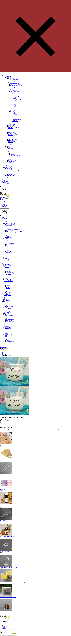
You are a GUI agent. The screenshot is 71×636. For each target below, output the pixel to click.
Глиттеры (11, 86)
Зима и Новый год (9, 244)
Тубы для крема (12, 154)
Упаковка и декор (9, 340)
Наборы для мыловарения (12, 130)
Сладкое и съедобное (9, 248)
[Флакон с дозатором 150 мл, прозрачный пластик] (6, 566)
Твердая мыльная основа (14, 79)
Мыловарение (8, 77)
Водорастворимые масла (14, 143)
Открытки (6, 310)
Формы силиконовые (11, 173)
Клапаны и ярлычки (7, 312)
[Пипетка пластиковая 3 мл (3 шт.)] (6, 473)
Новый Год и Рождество (18, 96)
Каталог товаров (5, 75)
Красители (10, 82)
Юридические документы (6, 183)
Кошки (15, 105)
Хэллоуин (9, 159)
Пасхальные (14, 112)
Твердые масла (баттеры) (14, 89)
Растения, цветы (14, 117)
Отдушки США (12, 124)
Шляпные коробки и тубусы (9, 311)
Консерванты (10, 135)
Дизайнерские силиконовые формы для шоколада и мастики (18, 170)
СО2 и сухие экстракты (12, 133)
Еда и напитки (14, 120)
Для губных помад (7, 300)
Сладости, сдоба (16, 100)
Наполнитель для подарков (8, 317)
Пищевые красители (9, 176)
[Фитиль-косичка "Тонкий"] (6, 550)
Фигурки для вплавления (8, 325)
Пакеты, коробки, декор (8, 302)
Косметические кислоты (12, 137)
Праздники (14, 94)
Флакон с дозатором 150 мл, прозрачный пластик (8, 567)
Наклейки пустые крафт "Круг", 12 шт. (6, 459)
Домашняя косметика (9, 131)
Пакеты (5, 307)
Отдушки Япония (9, 251)
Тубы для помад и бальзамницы (15, 155)
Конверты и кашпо (7, 313)
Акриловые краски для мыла (15, 87)
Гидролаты (6, 278)
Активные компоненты (12, 132)
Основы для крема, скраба (10, 224)
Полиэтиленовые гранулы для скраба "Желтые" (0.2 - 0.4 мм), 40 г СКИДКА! (13, 582)
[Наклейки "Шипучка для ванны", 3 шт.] (6, 488)
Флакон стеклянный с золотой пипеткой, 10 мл (8, 612)
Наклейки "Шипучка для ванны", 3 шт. (6, 489)
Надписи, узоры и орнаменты (17, 114)
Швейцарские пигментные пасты (15, 84)
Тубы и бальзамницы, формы (11, 289)
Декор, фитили (10, 148)
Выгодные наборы (9, 165)
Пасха (15, 97)
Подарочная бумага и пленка (9, 319)
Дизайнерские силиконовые (14, 91)
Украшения (8, 285)
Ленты (7, 256)
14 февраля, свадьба (11, 161)
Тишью (7, 322)
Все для (3, 347)
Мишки (15, 106)
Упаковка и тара (8, 150)
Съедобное (14, 98)
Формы (9, 147)
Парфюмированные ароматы (11, 243)
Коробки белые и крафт (10, 306)
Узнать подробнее (4, 633)
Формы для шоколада (11, 171)
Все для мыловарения (7, 76)
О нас (3, 178)
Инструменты (8, 164)
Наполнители (8, 286)
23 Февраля (10, 162)
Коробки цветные (9, 305)
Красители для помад (9, 290)
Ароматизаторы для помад (10, 241)
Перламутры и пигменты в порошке (16, 85)
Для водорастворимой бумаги (17, 119)
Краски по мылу (9, 237)
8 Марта (15, 95)
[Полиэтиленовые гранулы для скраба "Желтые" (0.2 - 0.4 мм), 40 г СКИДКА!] (6, 581)
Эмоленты (8, 271)
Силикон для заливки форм (10, 222)
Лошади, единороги (17, 107)
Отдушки (7, 332)
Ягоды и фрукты (9, 246)
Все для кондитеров (7, 167)
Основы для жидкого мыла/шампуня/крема (17, 80)
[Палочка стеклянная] (6, 519)
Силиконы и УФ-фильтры (12, 138)
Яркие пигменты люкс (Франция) (11, 230)
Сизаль (7, 318)
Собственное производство (10, 303)
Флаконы (11, 153)
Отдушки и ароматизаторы (12, 123)
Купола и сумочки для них (8, 315)
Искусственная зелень (9, 331)
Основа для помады (9, 292)
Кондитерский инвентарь (10, 177)
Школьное (13, 113)
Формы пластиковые (9, 329)
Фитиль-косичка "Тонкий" (4, 551)
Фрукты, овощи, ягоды (17, 99)
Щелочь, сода (12, 81)
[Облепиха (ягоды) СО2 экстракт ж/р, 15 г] (6, 535)
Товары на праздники (5, 326)
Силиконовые (12, 109)
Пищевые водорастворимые (14, 83)
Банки (11, 152)
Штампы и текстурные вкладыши (13, 127)
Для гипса (4, 217)
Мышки (15, 104)
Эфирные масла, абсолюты (12, 136)
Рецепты (3, 179)
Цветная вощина (7, 264)
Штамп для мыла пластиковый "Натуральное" (8, 597)
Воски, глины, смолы (11, 141)
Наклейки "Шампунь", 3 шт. (5, 444)
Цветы (13, 92)
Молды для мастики (11, 174)
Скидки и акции (9, 166)
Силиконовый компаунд (14, 110)
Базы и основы (6, 277)
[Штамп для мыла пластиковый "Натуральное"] (6, 596)
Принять (14, 633)
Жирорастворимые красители (11, 233)
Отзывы (3, 180)
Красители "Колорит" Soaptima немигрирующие (14, 231)
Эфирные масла (10, 128)
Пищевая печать (9, 168)
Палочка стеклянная (3, 520)
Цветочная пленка (9, 323)
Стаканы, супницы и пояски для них (10, 316)
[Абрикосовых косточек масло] (6, 503)
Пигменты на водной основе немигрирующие (13, 229)
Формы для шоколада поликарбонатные (16, 172)
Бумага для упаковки (9, 255)
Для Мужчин (14, 93)
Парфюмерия (4, 293)
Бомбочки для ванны (11, 140)
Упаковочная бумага (9, 320)
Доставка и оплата (5, 181)
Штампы (5, 258)
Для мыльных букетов (11, 125)
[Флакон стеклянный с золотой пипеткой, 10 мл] (6, 611)
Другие (15, 102)
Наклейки (9, 156)
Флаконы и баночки (11, 151)
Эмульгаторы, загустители (12, 134)
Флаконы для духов (7, 295)
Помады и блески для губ (12, 139)
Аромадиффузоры (7, 294)
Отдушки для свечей (7, 265)
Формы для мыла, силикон (12, 90)
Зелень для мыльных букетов (11, 253)
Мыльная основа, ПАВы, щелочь (13, 78)
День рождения (10, 157)
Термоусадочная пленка (10, 321)
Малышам (13, 116)
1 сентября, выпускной (12, 158)
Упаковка (3, 301)
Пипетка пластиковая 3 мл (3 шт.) (5, 474)
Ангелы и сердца (15, 121)
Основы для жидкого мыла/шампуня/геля (13, 226)
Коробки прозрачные (9, 304)
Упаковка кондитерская (10, 175)
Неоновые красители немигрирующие (12, 232)
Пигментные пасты (9, 234)
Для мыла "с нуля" (11, 126)
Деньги (13, 118)
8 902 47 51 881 (2, 197)
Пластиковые (12, 111)
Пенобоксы (6, 314)
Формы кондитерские (9, 169)
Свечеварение (8, 146)
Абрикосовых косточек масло (5, 504)
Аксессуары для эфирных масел (9, 260)
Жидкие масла (12, 88)
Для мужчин (8, 249)
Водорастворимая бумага (10, 341)
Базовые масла (10, 142)
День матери (6, 333)
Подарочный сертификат (6, 345)
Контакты (4, 182)
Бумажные (8, 309)
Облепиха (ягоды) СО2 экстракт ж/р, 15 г (7, 536)
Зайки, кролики (16, 103)
